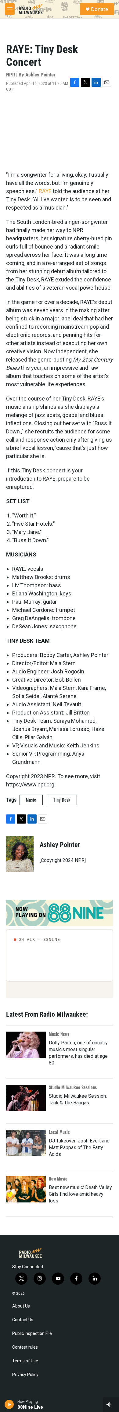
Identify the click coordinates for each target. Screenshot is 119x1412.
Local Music (59, 1132)
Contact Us (22, 1320)
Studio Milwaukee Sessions (73, 1087)
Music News (59, 1034)
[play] (9, 1404)
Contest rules (25, 1347)
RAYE (45, 191)
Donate (99, 9)
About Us (21, 1306)
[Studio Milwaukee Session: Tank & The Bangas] (26, 1098)
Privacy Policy (25, 1374)
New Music (58, 1178)
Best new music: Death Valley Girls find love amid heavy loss (80, 1194)
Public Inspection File (32, 1333)
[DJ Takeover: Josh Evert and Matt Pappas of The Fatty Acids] (26, 1143)
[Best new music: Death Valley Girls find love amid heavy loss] (26, 1189)
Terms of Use (25, 1361)
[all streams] (111, 1404)
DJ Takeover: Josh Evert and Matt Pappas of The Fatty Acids (79, 1147)
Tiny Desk (61, 799)
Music (31, 799)
